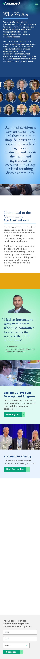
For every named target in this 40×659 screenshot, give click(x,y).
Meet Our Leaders (15, 469)
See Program (12, 414)
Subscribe (11, 651)
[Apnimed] (11, 3)
